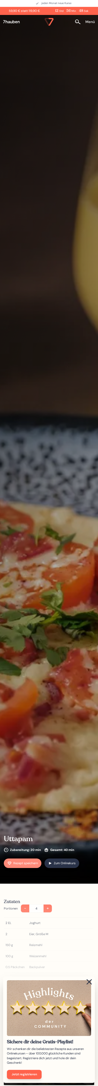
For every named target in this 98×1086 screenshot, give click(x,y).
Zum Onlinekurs (65, 863)
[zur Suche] (79, 21)
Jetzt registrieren (24, 1074)
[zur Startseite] (13, 21)
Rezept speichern (25, 863)
